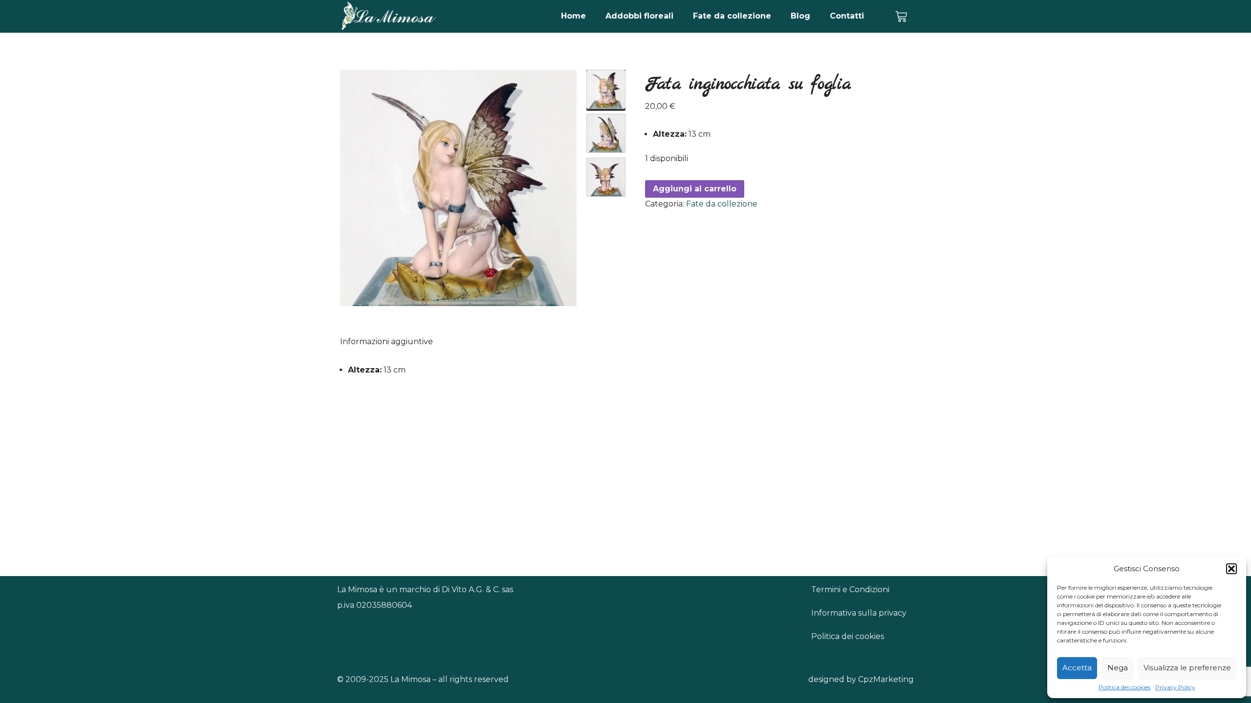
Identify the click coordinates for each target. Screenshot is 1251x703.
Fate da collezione (732, 16)
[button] (1231, 569)
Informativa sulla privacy (858, 613)
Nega (1117, 667)
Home (573, 16)
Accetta (1077, 667)
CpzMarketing (886, 679)
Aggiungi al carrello (694, 188)
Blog (800, 16)
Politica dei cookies (1124, 687)
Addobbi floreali (639, 16)
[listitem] (606, 89)
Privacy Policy (1175, 687)
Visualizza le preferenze (1187, 667)
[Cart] (901, 16)
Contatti (847, 16)
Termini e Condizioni (850, 589)
